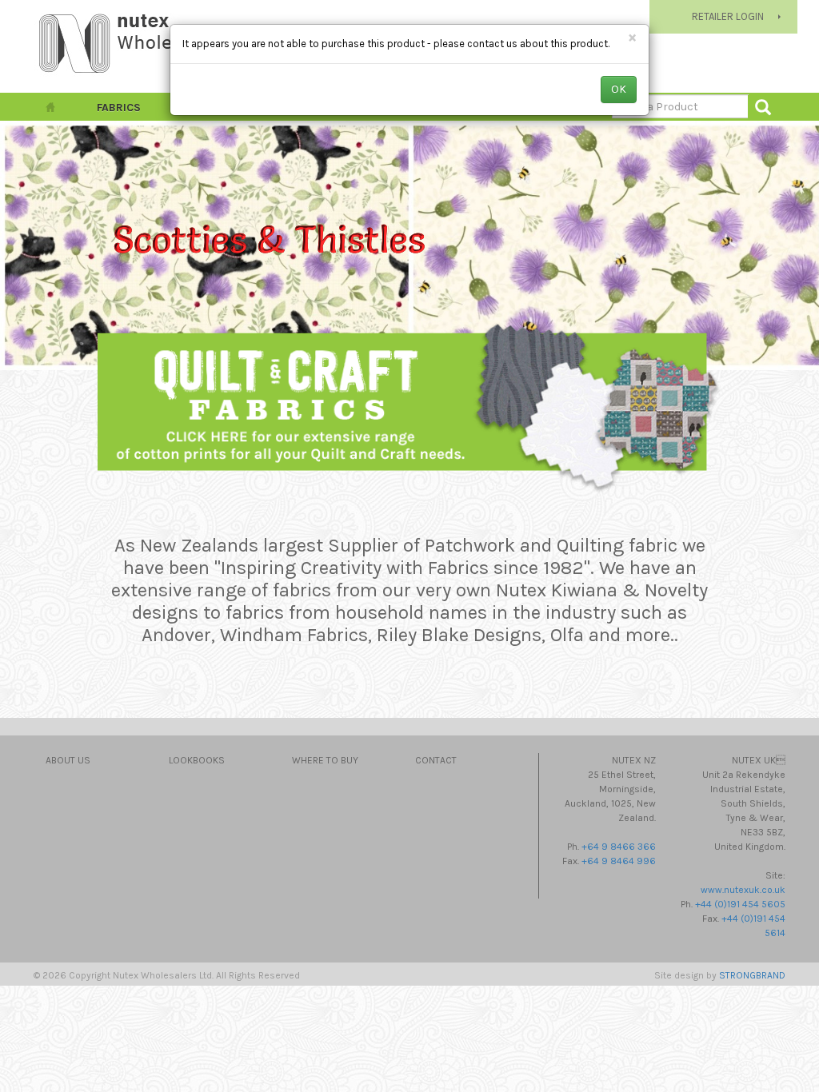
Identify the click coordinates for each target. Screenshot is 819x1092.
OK (618, 89)
